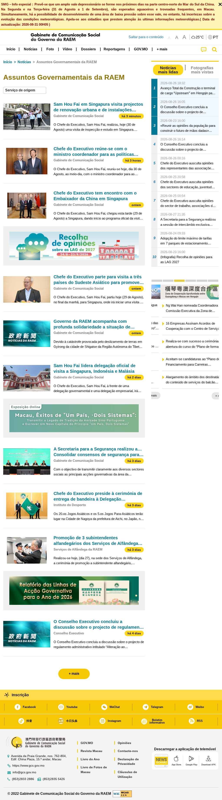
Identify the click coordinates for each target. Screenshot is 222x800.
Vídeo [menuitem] (67, 49)
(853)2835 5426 (54, 779)
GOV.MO (87, 743)
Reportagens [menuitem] (114, 49)
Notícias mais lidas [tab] (168, 70)
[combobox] (24, 90)
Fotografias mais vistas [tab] (202, 70)
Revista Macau (91, 751)
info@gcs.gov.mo (24, 772)
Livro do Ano (90, 759)
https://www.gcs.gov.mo (28, 765)
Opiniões (124, 743)
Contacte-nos (128, 751)
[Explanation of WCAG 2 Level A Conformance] (122, 793)
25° (200, 37)
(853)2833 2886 (23, 779)
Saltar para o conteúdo (146, 37)
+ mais (210, 396)
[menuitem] (31, 49)
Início (7, 62)
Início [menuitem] (11, 49)
